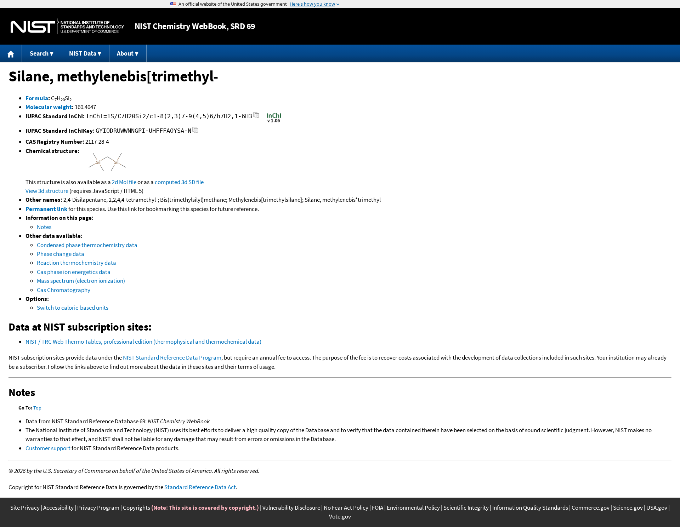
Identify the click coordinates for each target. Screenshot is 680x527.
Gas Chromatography (63, 290)
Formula (37, 98)
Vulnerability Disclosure (291, 507)
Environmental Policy (413, 507)
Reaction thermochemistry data (76, 263)
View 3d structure (47, 191)
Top (37, 408)
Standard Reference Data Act (200, 487)
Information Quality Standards (530, 507)
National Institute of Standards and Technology (67, 26)
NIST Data (82, 53)
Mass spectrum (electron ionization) (81, 281)
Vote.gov (340, 516)
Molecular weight (49, 107)
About (125, 53)
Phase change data (60, 254)
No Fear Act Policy (346, 507)
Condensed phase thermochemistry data (87, 245)
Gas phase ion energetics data (73, 272)
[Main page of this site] (11, 53)
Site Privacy (25, 507)
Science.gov (628, 507)
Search (39, 53)
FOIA (377, 507)
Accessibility (58, 507)
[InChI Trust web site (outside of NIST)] (274, 122)
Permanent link (46, 209)
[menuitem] (11, 53)
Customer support (48, 448)
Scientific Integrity (466, 507)
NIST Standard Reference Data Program (172, 357)
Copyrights (136, 507)
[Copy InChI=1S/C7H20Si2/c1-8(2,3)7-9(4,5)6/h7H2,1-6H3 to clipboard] (256, 117)
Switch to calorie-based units (72, 307)
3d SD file (192, 182)
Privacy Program (98, 507)
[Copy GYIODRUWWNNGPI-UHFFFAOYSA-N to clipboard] (195, 131)
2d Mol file (124, 182)
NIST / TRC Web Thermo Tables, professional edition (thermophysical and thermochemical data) (143, 341)
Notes (44, 227)
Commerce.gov (591, 507)
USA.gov (656, 507)
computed (167, 182)
